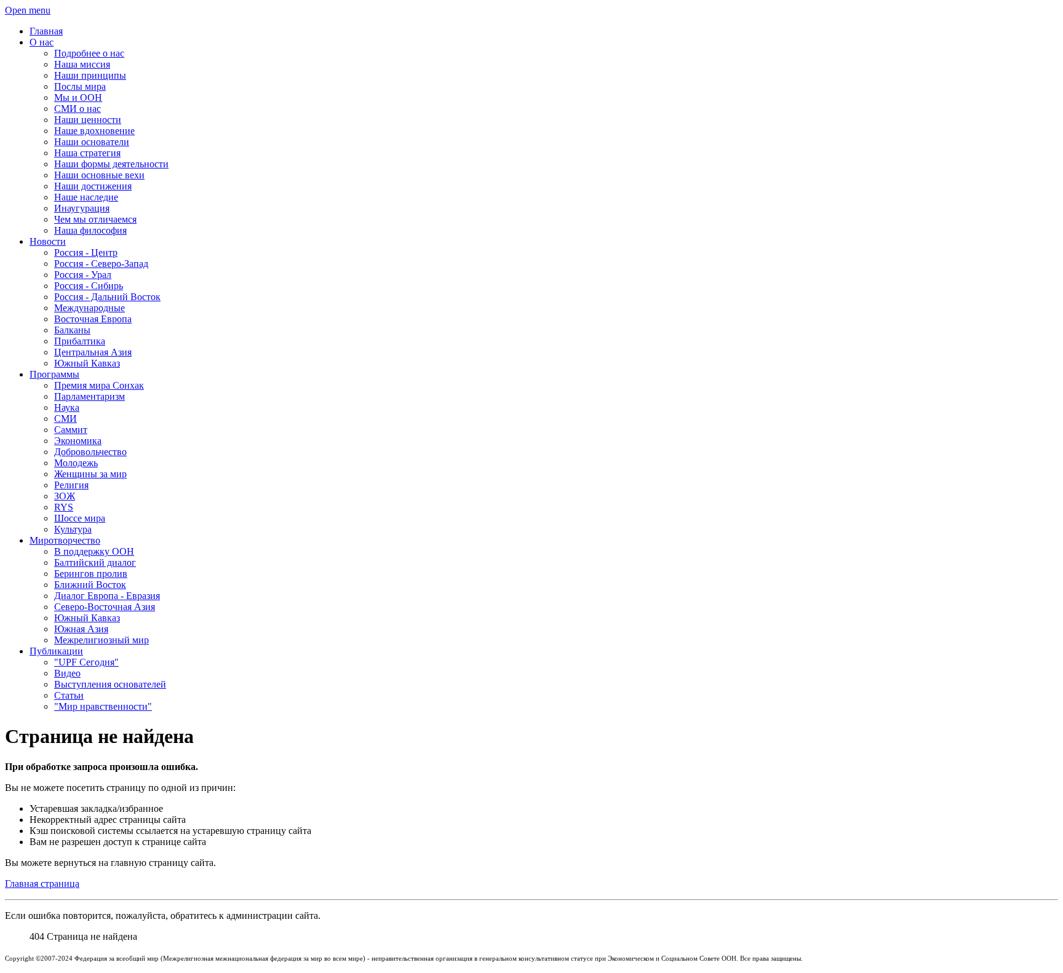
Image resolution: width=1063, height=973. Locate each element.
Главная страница (42, 883)
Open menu (27, 10)
